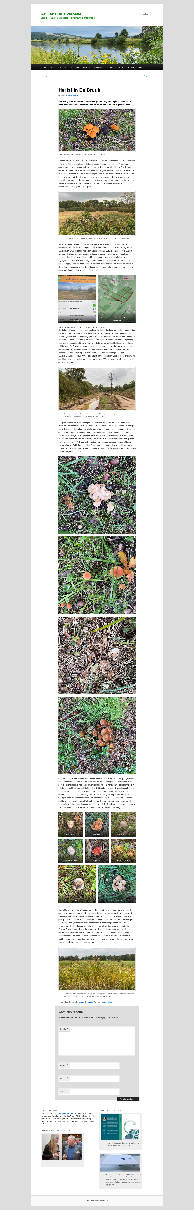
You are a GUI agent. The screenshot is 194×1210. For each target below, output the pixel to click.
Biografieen (75, 67)
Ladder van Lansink (115, 67)
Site (61, 1091)
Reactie (64, 1029)
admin (90, 1002)
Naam (64, 1065)
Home (44, 67)
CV (51, 67)
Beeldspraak (61, 67)
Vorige (44, 76)
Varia (140, 67)
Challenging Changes (64, 1113)
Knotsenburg (99, 67)
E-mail (64, 1078)
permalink (108, 1002)
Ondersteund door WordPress (97, 1201)
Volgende (148, 76)
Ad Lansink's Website (61, 14)
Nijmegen (130, 67)
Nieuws (81, 1002)
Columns (86, 67)
